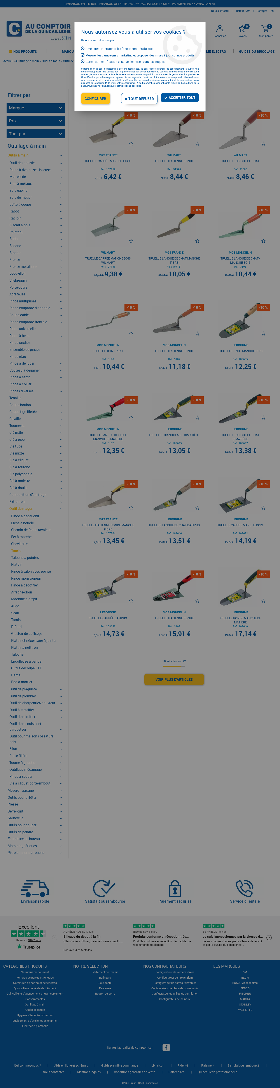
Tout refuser (141, 98)
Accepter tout (181, 97)
